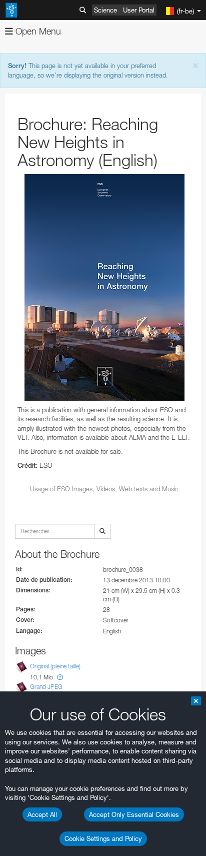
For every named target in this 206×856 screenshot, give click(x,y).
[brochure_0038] (104, 287)
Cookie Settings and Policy (103, 838)
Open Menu (37, 31)
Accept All (42, 814)
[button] (60, 677)
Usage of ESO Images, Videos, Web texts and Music (104, 489)
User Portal (138, 10)
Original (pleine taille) (55, 666)
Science (105, 10)
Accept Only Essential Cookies (134, 814)
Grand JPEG (46, 686)
